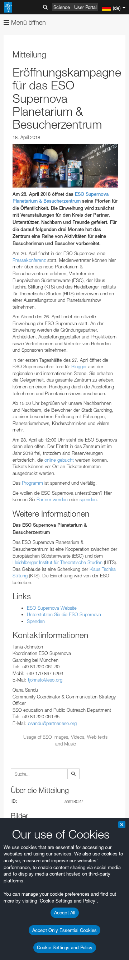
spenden (88, 499)
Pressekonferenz (29, 260)
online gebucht (59, 460)
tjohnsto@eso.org (45, 680)
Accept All (64, 912)
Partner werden (52, 499)
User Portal (85, 7)
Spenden (36, 621)
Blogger (79, 366)
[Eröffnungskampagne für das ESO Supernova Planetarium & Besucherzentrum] (65, 166)
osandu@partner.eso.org (52, 723)
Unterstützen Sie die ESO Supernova (64, 614)
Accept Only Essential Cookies (64, 930)
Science (61, 7)
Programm (32, 483)
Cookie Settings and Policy (64, 947)
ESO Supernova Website (52, 608)
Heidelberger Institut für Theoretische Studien (57, 562)
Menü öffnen (27, 22)
